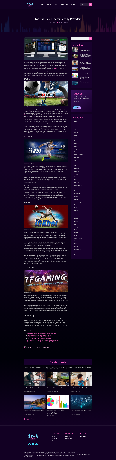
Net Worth (73, 4)
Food (75, 204)
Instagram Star (78, 249)
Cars (75, 160)
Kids (75, 255)
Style (67, 4)
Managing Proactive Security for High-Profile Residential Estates (85, 68)
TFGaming (54, 347)
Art (75, 129)
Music (56, 4)
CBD (75, 165)
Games (76, 216)
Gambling (76, 213)
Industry (76, 246)
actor (75, 121)
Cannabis (76, 157)
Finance (76, 196)
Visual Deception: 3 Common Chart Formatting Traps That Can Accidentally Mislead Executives (85, 76)
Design (76, 179)
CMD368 (37, 347)
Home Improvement (79, 241)
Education (76, 182)
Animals (76, 126)
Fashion (62, 4)
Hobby (76, 235)
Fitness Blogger (78, 202)
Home (42, 4)
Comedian (76, 168)
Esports (41, 347)
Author (76, 132)
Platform (49, 347)
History (76, 232)
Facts (75, 188)
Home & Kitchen (78, 238)
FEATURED (77, 193)
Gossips (76, 221)
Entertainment (49, 4)
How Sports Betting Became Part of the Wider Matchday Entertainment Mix (85, 56)
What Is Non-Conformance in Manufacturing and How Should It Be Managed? (85, 49)
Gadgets (76, 210)
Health (76, 229)
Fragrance (76, 207)
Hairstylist (76, 227)
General (76, 218)
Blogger (76, 146)
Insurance (76, 252)
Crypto (76, 174)
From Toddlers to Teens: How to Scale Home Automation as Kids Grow (85, 62)
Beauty (76, 140)
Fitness (76, 199)
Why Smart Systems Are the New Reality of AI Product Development (85, 83)
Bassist (76, 138)
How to (76, 243)
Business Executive (78, 154)
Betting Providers (30, 347)
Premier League (28, 114)
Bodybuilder (77, 149)
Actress (76, 124)
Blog (75, 143)
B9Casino (56, 68)
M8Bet (45, 347)
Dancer (76, 177)
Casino (76, 163)
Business (76, 152)
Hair (75, 224)
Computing (77, 171)
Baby (75, 135)
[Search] (90, 4)
